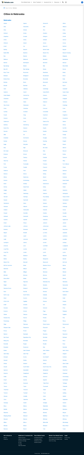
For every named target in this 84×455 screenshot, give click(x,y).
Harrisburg (25, 193)
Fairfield (45, 157)
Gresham (65, 183)
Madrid (44, 255)
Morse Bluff (6, 278)
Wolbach (45, 425)
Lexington (6, 242)
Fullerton (6, 170)
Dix (24, 134)
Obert (5, 298)
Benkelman (65, 59)
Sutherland (65, 379)
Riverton (45, 340)
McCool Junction (8, 265)
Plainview (25, 324)
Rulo (44, 347)
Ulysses (5, 396)
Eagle (5, 144)
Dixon (44, 134)
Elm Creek (6, 151)
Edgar (44, 144)
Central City (26, 95)
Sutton (5, 383)
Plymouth (45, 327)
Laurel (24, 236)
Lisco (24, 245)
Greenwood (46, 183)
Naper (5, 281)
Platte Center (46, 324)
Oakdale (45, 294)
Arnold (64, 36)
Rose (64, 344)
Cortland (25, 111)
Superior (45, 379)
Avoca (64, 43)
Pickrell (44, 321)
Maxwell (25, 262)
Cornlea (5, 111)
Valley (44, 399)
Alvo (44, 30)
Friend (64, 167)
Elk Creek (45, 147)
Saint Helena (46, 350)
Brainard (6, 75)
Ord (44, 304)
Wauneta (6, 412)
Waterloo (65, 409)
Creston (5, 118)
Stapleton (45, 373)
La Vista (45, 232)
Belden (44, 56)
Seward (5, 360)
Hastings (25, 196)
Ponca (5, 330)
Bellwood (25, 59)
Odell (64, 298)
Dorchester (26, 137)
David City (6, 128)
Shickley (65, 360)
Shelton (45, 360)
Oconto (25, 298)
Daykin (44, 128)
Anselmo (45, 33)
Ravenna (45, 334)
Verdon (64, 402)
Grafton (45, 180)
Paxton (25, 317)
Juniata (64, 226)
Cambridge (45, 88)
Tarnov (5, 386)
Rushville (65, 347)
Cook (64, 108)
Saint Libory (66, 350)
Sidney (44, 363)
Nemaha (45, 285)
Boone (64, 69)
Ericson (25, 154)
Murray (64, 278)
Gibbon (64, 173)
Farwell (44, 160)
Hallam (25, 190)
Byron (64, 85)
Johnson (25, 226)
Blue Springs (26, 69)
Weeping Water (7, 415)
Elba (5, 147)
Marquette (45, 258)
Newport (25, 288)
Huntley (64, 216)
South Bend (26, 366)
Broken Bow (7, 79)
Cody (44, 105)
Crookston (65, 118)
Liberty (25, 242)
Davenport (45, 124)
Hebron (45, 200)
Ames (64, 30)
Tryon (44, 393)
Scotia (25, 357)
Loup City (6, 252)
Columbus (25, 108)
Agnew (25, 23)
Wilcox (25, 422)
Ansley (64, 33)
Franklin (25, 167)
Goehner (65, 177)
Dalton (64, 121)
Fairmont (65, 157)
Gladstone (25, 177)
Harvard (5, 196)
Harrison (45, 193)
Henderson (6, 203)
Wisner (25, 425)
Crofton (45, 118)
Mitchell (5, 275)
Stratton (45, 376)
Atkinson (6, 43)
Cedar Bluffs (46, 92)
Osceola (6, 308)
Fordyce (45, 164)
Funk (24, 170)
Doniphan (6, 137)
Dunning (45, 141)
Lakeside (65, 232)
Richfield (45, 337)
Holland (5, 209)
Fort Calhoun (66, 164)
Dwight (64, 141)
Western (6, 419)
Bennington (26, 62)
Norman (45, 291)
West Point (65, 415)
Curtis (24, 121)
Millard (64, 268)
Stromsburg (65, 376)
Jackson (45, 223)
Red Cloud (6, 337)
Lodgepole (65, 245)
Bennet (5, 62)
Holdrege (65, 206)
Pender (44, 317)
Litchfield (45, 245)
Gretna (5, 187)
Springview (45, 370)
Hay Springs (46, 196)
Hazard (5, 200)
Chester (5, 101)
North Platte (26, 294)
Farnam (25, 160)
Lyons (64, 252)
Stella (5, 376)
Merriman (6, 268)
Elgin (24, 147)
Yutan (64, 429)
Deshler (45, 131)
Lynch (44, 252)
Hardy (5, 193)
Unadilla (25, 396)
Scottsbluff (46, 357)
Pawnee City (7, 317)
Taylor (24, 386)
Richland (65, 337)
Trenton (6, 393)
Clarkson (45, 101)
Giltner (5, 177)
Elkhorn (64, 147)
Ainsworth (45, 23)
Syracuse (25, 383)
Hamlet (44, 190)
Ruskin (5, 350)
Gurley (44, 187)
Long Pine (6, 249)
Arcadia (25, 36)
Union (44, 396)
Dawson (25, 128)
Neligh (5, 285)
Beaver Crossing (67, 52)
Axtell (5, 46)
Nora (5, 291)
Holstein (45, 209)
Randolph (25, 334)
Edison (64, 144)
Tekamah (65, 386)
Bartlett (64, 46)
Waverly (45, 412)
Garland (45, 170)
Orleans (64, 304)
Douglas (45, 137)
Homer (64, 209)
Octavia (45, 298)
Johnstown (45, 226)
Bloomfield (65, 66)
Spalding (65, 366)
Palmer (5, 314)
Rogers (25, 344)
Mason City (6, 262)
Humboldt (25, 216)
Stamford (65, 370)
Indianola (45, 219)
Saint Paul (25, 353)
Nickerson (45, 288)
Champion (25, 98)
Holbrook (45, 206)
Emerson (6, 154)
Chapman (45, 98)
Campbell (65, 88)
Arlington (45, 36)
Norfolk (25, 291)
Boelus (44, 69)
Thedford (6, 389)
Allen (44, 26)
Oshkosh (25, 308)
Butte (44, 85)
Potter (25, 330)
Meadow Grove (47, 265)
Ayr (24, 46)
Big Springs (6, 66)
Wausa (25, 412)
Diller (5, 134)
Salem (44, 353)
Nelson (25, 285)
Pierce (64, 321)
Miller (5, 272)
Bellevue (6, 59)
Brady (64, 72)
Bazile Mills (6, 52)
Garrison (65, 170)
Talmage (65, 383)
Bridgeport (25, 75)
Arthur (5, 39)
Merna (64, 265)
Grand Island (66, 180)
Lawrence (65, 236)
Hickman (6, 206)
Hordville (25, 213)
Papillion (65, 314)
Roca (64, 340)
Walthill (5, 409)
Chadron (65, 95)
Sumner (25, 379)
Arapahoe (6, 36)
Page (44, 311)
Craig (24, 115)
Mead (24, 265)
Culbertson (6, 121)
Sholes (5, 363)
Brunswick (45, 82)
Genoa (25, 173)
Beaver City (46, 52)
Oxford (25, 311)
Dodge (64, 134)
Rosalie (44, 344)
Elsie (44, 151)
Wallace (64, 406)
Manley (25, 258)
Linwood (6, 245)
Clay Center (6, 105)
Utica (5, 399)
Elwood (64, 151)
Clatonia (65, 101)
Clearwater (26, 105)
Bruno (24, 82)
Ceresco (45, 95)
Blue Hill (5, 69)
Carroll (24, 92)
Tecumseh (45, 386)
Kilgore (5, 232)
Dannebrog (26, 124)
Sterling (25, 376)
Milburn (25, 268)
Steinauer (65, 373)
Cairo (5, 88)
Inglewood (65, 219)
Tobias (64, 389)
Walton (25, 409)
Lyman (25, 252)
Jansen (64, 223)
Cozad (5, 115)
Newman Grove (7, 288)
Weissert (25, 415)
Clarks (24, 101)
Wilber (5, 422)
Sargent (65, 353)
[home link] (4, 8)
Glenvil (44, 177)
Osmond (45, 308)
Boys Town (6, 72)
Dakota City (46, 121)
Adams (5, 23)
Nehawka (65, 281)
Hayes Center (66, 196)
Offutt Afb (6, 301)
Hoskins (45, 213)
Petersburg (6, 321)
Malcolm (65, 255)
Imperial (25, 219)
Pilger (5, 324)
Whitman (45, 419)
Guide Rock (26, 187)
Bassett (25, 49)
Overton (6, 311)
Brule (64, 79)
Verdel (24, 402)
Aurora (44, 43)
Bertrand (45, 62)
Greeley (25, 183)
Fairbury (25, 157)
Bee (5, 56)
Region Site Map (9, 8)
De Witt (64, 128)
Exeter (5, 157)
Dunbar (5, 141)
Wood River (65, 425)
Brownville (45, 79)
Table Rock (46, 383)
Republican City (27, 337)
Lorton (44, 249)
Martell (64, 258)
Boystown (25, 72)
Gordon (5, 180)
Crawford (45, 115)
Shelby (25, 360)
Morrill (64, 275)
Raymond (65, 334)
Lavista (45, 236)
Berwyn (64, 62)
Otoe (64, 308)
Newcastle (65, 285)
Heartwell (25, 200)
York (44, 429)
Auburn (25, 43)
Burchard (65, 82)
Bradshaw (45, 72)
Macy (5, 255)
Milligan (25, 272)
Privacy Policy (37, 453)
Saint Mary (6, 353)
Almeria (25, 30)
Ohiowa (45, 301)
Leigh (5, 239)
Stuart (5, 379)
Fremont (45, 167)
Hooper (5, 213)
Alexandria (25, 26)
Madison (25, 255)
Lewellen (65, 239)
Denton (25, 131)
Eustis (44, 154)
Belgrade (65, 56)
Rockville (6, 344)
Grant (5, 183)
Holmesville (26, 209)
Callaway (25, 88)
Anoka (24, 33)
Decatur (5, 131)
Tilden (44, 389)
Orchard (25, 304)
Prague (44, 330)
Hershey (65, 203)
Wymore (6, 429)
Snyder (5, 366)
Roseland (6, 347)
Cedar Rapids (7, 95)
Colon (5, 108)
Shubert (25, 363)
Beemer (25, 56)
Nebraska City (46, 281)
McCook (65, 262)
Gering (44, 173)
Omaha (64, 301)
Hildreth (25, 206)
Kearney (6, 229)
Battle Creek (46, 49)
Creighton (65, 115)
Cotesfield (45, 111)
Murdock (45, 278)
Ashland (45, 39)
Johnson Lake (7, 226)
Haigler (5, 190)
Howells (64, 213)
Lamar (5, 236)
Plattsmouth (66, 324)
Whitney (65, 419)
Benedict (45, 59)
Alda (5, 26)
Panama (45, 314)
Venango (6, 402)
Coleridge (65, 105)
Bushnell (25, 85)
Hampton (65, 190)
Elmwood (25, 151)
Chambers (6, 98)
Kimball (25, 232)
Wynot (25, 429)
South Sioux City (47, 366)
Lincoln (44, 242)
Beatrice (25, 52)
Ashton (64, 39)
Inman (5, 223)
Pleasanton (26, 327)
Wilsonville (45, 422)
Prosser (64, 330)
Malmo (5, 258)
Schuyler (6, 357)
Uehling (64, 393)
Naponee (25, 281)
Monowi (25, 275)
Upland (64, 396)
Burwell (5, 85)
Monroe (45, 275)
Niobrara (65, 288)
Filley (64, 160)
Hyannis (5, 219)
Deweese (65, 131)
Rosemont (25, 347)
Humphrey (45, 216)
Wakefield (45, 406)
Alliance (64, 26)
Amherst (6, 33)
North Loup (6, 294)
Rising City (6, 340)
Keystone (65, 229)
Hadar (64, 187)
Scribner (65, 357)
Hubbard (6, 216)
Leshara (45, 239)
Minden (64, 272)
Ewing (64, 154)
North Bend (65, 291)
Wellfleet (45, 415)
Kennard (45, 229)
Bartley (5, 49)
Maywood (45, 262)
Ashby (24, 39)
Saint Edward (26, 350)
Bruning (5, 82)
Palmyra (25, 314)
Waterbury (45, 409)
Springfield (25, 370)
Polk (64, 327)
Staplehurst (26, 373)
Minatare (45, 272)
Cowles (64, 111)
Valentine (25, 399)
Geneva (5, 173)
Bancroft (45, 46)
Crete (24, 118)
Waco (5, 406)
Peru (64, 317)
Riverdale (25, 340)
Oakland (65, 294)
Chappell (65, 98)
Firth (5, 164)
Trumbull (25, 393)
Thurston (25, 389)
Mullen (24, 278)
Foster (5, 167)
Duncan (25, 141)
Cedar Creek (66, 92)
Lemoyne (25, 239)
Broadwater (46, 75)
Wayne (64, 412)
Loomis (25, 249)
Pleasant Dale (7, 327)
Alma (5, 30)
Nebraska (7, 20)
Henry (24, 203)
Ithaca (24, 223)
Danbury (6, 124)
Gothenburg (26, 180)
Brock (64, 75)
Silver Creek (65, 363)
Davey (64, 124)
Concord (45, 108)
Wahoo (25, 406)
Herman (45, 203)
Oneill (5, 304)
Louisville (65, 249)
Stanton (6, 373)
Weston (25, 419)
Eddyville (25, 144)
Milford (44, 268)
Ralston (5, 334)
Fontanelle (25, 164)
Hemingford (65, 200)
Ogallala (25, 301)
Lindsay (64, 242)
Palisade (65, 311)
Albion (64, 23)
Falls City (6, 160)
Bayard (64, 49)
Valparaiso (65, 399)
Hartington (65, 193)
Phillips (25, 321)
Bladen (25, 66)
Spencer (6, 370)
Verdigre (45, 402)
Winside (5, 425)
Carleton (6, 92)
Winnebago (65, 422)
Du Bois (64, 137)
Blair (44, 66)
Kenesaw (25, 229)
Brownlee (25, 79)
